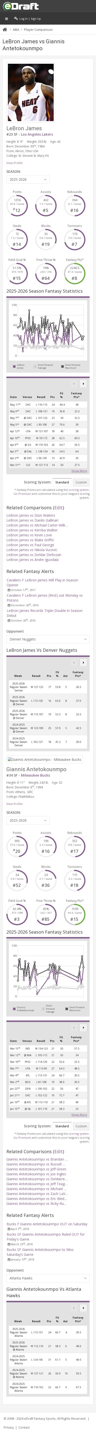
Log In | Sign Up (29, 18)
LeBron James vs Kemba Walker (32, 530)
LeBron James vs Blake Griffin (30, 540)
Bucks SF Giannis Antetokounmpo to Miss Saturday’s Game (40, 1252)
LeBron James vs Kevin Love (29, 535)
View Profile (14, 163)
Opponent (15, 631)
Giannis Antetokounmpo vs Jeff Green (36, 1169)
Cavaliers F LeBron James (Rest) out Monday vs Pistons (45, 598)
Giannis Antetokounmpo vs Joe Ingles (36, 1174)
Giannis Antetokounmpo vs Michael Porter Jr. (42, 1188)
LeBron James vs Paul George (30, 544)
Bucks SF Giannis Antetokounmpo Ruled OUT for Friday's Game (46, 1237)
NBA (16, 29)
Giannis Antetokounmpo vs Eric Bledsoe (38, 1198)
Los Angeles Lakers (37, 134)
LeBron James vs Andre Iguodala (32, 559)
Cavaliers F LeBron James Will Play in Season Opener (42, 582)
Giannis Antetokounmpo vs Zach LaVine (38, 1193)
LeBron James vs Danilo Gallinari (32, 520)
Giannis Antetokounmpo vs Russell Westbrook (43, 1164)
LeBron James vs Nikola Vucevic (31, 549)
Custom (81, 482)
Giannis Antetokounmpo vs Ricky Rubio (37, 1203)
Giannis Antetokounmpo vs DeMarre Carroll (41, 1179)
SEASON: (13, 171)
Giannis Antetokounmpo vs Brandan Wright (40, 1159)
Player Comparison (38, 29)
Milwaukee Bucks (35, 775)
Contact (24, 1427)
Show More (79, 470)
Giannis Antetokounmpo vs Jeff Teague (37, 1183)
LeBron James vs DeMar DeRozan (33, 554)
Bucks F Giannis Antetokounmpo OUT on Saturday (47, 1224)
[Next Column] (83, 383)
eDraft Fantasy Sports (40, 1419)
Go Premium (22, 493)
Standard (62, 482)
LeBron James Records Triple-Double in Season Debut (44, 613)
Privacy (9, 1427)
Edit (58, 507)
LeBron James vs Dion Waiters (30, 515)
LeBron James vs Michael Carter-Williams (39, 525)
